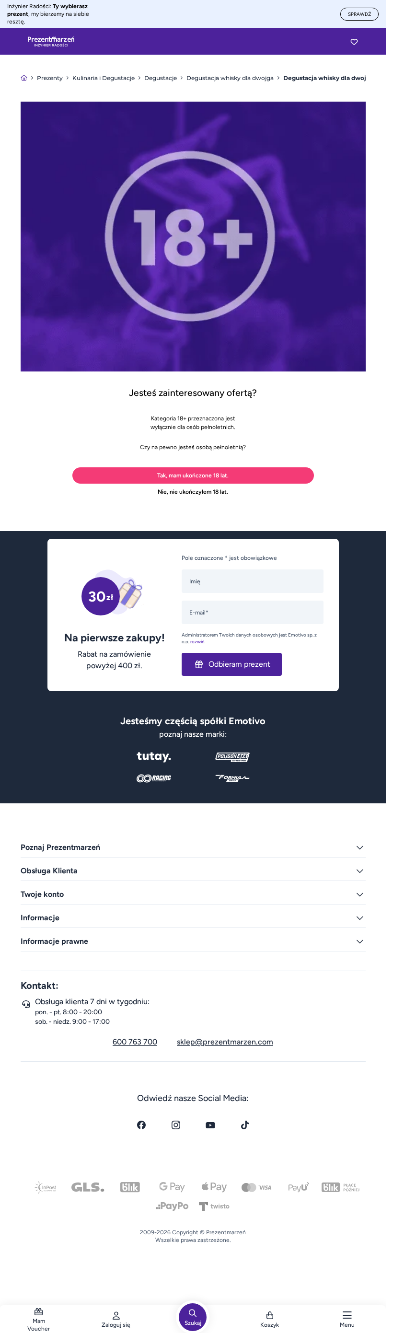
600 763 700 (135, 1041)
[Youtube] (210, 1125)
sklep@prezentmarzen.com (225, 1041)
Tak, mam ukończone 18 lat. (193, 475)
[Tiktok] (244, 1125)
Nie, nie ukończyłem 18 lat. (193, 491)
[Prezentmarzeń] (51, 41)
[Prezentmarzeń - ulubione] (354, 41)
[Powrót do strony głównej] (24, 77)
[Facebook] (141, 1125)
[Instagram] (175, 1125)
